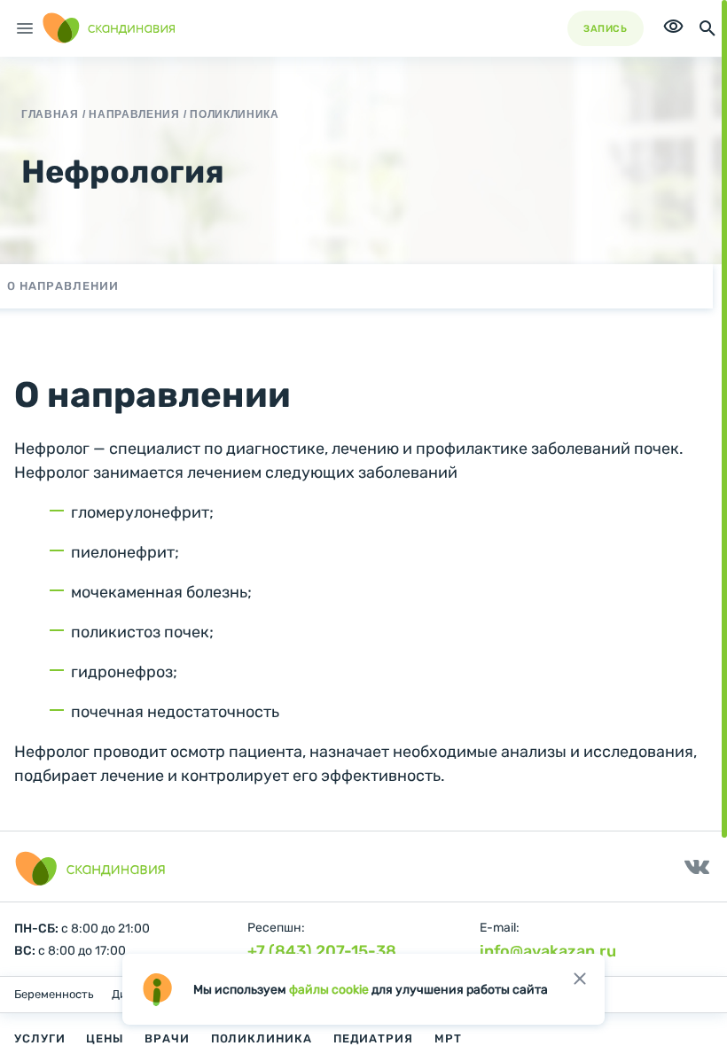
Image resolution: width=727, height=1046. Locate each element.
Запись (605, 29)
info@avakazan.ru (548, 951)
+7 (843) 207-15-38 (321, 951)
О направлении (63, 286)
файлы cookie (329, 989)
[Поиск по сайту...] (707, 28)
